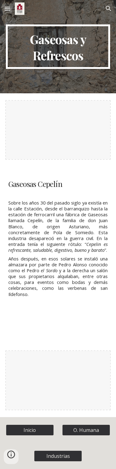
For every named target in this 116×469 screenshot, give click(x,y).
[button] (7, 8)
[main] (58, 46)
